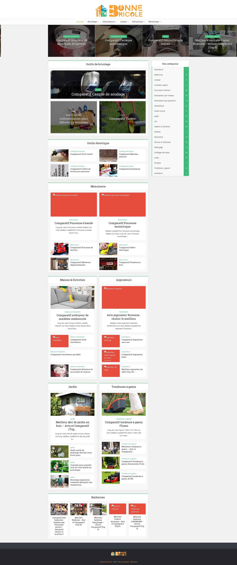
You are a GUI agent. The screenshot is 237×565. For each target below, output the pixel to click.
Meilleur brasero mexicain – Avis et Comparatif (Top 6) (118, 521)
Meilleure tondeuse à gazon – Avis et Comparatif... (131, 449)
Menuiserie (73, 220)
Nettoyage (153, 21)
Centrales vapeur (212, 36)
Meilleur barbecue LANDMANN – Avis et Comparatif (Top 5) (137, 523)
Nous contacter (123, 562)
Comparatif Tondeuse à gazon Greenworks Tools (133, 462)
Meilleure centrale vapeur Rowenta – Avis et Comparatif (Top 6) (212, 44)
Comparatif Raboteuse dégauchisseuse (80, 263)
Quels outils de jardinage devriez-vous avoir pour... (81, 452)
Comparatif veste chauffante (78, 340)
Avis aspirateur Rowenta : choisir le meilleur (124, 316)
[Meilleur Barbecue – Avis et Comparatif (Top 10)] (78, 509)
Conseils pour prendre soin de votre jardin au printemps (80, 467)
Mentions (134, 562)
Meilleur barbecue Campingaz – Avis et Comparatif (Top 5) (98, 523)
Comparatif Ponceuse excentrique (122, 224)
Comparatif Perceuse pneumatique (118, 42)
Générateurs (109, 21)
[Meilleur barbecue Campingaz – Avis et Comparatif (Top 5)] (98, 509)
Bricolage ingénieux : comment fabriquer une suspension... (81, 482)
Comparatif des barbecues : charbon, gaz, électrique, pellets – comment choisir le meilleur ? (59, 525)
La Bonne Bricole (105, 562)
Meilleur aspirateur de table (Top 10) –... (132, 370)
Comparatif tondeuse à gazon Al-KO (132, 477)
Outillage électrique (118, 36)
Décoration (137, 21)
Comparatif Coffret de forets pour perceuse (80, 170)
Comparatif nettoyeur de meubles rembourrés (73, 317)
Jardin (123, 21)
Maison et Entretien (71, 36)
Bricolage (92, 21)
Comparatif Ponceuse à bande (74, 223)
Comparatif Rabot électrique (127, 248)
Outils (165, 36)
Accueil (80, 21)
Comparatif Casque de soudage (98, 94)
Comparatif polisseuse (129, 169)
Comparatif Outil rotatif (81, 154)
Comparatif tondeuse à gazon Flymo (124, 424)
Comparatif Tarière (122, 118)
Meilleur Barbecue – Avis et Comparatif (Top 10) (78, 521)
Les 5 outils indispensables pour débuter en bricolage (74, 118)
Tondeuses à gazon (124, 419)
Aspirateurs (123, 312)
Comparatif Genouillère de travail (165, 42)
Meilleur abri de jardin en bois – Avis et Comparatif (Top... (72, 425)
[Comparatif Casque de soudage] (98, 84)
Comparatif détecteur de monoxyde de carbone (71, 42)
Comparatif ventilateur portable (66, 354)
